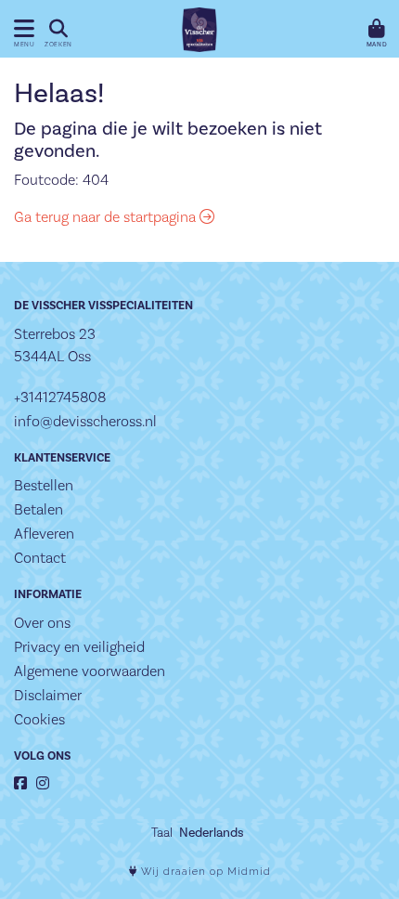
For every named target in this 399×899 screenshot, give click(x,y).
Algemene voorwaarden (89, 671)
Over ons (42, 623)
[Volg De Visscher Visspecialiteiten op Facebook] (20, 783)
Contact (40, 558)
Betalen (38, 509)
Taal (162, 832)
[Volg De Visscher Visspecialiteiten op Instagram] (42, 783)
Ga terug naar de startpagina (107, 217)
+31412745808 (60, 397)
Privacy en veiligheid (79, 647)
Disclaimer (48, 695)
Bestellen (43, 485)
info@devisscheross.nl (85, 421)
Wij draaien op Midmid (204, 872)
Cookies (39, 719)
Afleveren (44, 533)
